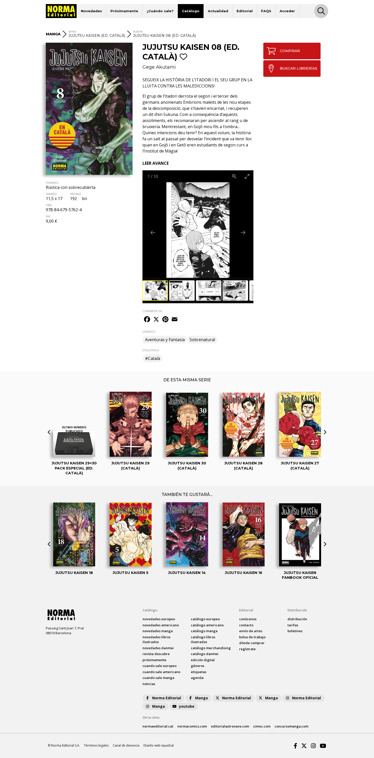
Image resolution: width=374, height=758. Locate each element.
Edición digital (203, 660)
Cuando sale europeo (159, 665)
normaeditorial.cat (157, 726)
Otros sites (151, 717)
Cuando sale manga (158, 677)
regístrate (247, 649)
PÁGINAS (75, 194)
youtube (186, 706)
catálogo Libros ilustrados (203, 639)
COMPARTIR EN (152, 311)
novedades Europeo (158, 619)
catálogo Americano (207, 625)
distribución (297, 619)
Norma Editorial (166, 697)
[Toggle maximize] (247, 176)
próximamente (154, 660)
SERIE (72, 31)
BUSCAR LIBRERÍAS (298, 68)
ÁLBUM (137, 31)
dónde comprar (252, 643)
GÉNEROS (148, 331)
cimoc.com (261, 726)
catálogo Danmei (205, 653)
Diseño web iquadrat (158, 745)
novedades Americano (160, 625)
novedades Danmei (158, 648)
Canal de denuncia (126, 745)
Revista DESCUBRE (156, 653)
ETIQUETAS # (150, 350)
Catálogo (190, 11)
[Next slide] (243, 232)
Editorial (245, 11)
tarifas (292, 625)
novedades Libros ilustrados (156, 639)
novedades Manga (157, 631)
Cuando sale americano (161, 672)
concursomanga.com (291, 726)
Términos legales (96, 745)
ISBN (49, 205)
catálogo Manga (204, 631)
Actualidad (218, 11)
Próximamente (124, 11)
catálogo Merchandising (211, 648)
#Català (152, 358)
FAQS (266, 11)
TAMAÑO (51, 194)
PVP (48, 216)
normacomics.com (192, 726)
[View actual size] (234, 176)
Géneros (197, 665)
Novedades (91, 11)
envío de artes (250, 631)
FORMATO (52, 183)
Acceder (287, 11)
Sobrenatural (202, 339)
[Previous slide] (153, 232)
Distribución (297, 610)
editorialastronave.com (230, 726)
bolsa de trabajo (252, 637)
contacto (246, 625)
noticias (148, 683)
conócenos (247, 619)
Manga (201, 697)
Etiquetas (198, 672)
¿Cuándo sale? (160, 11)
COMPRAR (290, 51)
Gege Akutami (159, 67)
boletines (295, 631)
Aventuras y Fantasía (165, 339)
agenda (197, 677)
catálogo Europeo (205, 619)
